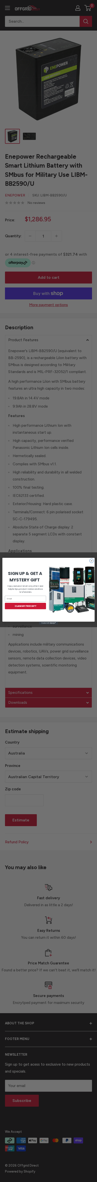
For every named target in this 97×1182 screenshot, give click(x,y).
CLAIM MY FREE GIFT (25, 605)
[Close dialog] (92, 561)
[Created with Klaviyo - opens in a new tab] (48, 622)
